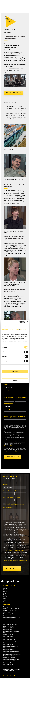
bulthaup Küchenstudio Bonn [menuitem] (11, 631)
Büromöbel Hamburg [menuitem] (9, 639)
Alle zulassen (15, 371)
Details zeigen (21, 367)
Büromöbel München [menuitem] (8, 649)
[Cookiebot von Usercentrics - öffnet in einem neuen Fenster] (19, 322)
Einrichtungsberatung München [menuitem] (11, 651)
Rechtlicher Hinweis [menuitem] (9, 670)
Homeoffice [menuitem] (6, 615)
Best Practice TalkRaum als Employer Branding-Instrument (14, 31)
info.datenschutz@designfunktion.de (11, 445)
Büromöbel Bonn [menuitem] (7, 629)
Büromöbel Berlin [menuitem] (8, 626)
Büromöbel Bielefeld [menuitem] (8, 628)
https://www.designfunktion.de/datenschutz (15, 560)
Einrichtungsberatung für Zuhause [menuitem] (12, 617)
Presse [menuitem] (5, 596)
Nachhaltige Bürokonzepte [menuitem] (10, 610)
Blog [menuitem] (4, 595)
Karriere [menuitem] (5, 591)
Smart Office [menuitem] (6, 612)
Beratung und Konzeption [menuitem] (10, 607)
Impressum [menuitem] (6, 598)
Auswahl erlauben (15, 376)
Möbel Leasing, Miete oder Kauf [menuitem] (11, 613)
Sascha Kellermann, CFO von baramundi (14, 180)
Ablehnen (15, 380)
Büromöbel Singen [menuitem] (8, 664)
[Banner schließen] (27, 321)
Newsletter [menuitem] (6, 593)
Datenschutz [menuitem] (6, 601)
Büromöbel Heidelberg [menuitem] (9, 641)
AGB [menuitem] (4, 600)
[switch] (24, 351)
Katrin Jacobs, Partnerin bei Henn (13, 232)
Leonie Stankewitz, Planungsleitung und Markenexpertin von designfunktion (15, 284)
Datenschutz (12, 329)
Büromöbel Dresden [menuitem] (8, 633)
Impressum (5, 329)
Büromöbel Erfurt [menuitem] (8, 634)
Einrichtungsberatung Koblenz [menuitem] (11, 646)
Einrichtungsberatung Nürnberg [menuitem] (11, 659)
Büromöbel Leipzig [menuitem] (8, 648)
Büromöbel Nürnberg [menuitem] (9, 657)
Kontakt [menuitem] (5, 588)
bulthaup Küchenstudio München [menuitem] (12, 654)
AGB (17, 329)
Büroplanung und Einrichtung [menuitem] (11, 608)
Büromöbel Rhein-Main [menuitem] (9, 662)
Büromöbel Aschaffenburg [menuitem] (10, 624)
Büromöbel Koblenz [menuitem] (8, 644)
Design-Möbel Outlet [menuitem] (9, 656)
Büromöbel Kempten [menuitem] (8, 642)
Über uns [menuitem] (5, 590)
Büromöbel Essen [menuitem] (8, 636)
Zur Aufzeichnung (12, 92)
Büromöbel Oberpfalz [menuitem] (9, 661)
